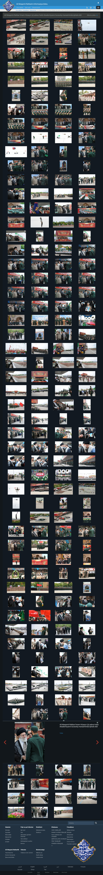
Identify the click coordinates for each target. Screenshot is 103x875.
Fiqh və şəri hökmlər (27, 827)
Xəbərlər (7, 827)
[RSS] (87, 7)
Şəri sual (27, 7)
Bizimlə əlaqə (40, 850)
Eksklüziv (39, 827)
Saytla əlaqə (55, 872)
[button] (98, 7)
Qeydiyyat (47, 872)
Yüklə (61, 733)
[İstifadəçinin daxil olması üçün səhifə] (98, 3)
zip (97, 15)
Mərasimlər (33, 10)
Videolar (23, 850)
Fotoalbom (26, 10)
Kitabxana (55, 827)
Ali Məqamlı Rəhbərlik (12, 850)
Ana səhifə (19, 7)
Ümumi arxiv (36, 7)
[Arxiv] (59, 846)
